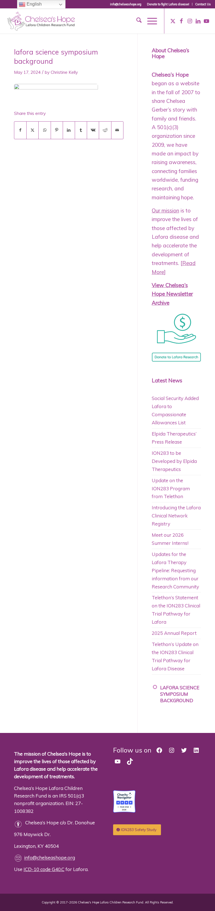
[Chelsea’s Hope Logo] (43, 20)
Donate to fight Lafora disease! (168, 4)
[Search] (136, 21)
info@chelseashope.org (49, 858)
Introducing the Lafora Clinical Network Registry (176, 516)
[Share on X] (32, 130)
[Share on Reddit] (105, 130)
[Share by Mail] (117, 130)
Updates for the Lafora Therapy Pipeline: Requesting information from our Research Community (175, 570)
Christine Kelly (64, 72)
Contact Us (203, 4)
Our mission (165, 210)
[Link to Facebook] (181, 21)
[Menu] (149, 21)
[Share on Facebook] (20, 130)
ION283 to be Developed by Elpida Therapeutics (174, 461)
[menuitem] (168, 4)
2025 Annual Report (174, 633)
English (33, 4)
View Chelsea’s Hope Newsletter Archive (172, 294)
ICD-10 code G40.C (44, 869)
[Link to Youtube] (206, 21)
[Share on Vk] (93, 130)
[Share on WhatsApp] (44, 130)
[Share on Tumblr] (81, 130)
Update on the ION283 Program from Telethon (171, 488)
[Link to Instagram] (190, 21)
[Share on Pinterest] (57, 130)
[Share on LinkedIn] (69, 130)
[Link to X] (173, 21)
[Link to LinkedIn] (198, 21)
